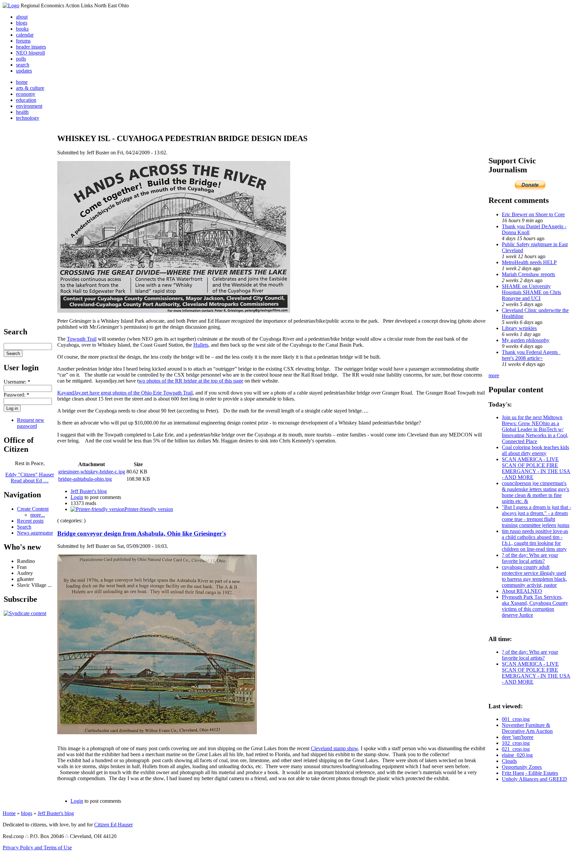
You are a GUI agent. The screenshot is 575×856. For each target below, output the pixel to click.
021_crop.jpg (516, 749)
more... (37, 515)
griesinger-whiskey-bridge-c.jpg (91, 471)
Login (77, 497)
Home (9, 813)
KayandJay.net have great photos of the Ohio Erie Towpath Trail (125, 393)
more (493, 375)
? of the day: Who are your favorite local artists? (530, 558)
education (26, 100)
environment (29, 106)
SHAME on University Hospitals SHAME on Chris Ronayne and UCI (531, 292)
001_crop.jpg (516, 719)
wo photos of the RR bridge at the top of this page (190, 381)
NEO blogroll (30, 53)
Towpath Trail (81, 339)
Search (24, 527)
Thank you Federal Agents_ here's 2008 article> (531, 355)
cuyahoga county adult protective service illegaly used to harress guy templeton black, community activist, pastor (534, 576)
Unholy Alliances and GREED (534, 779)
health (22, 112)
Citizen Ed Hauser (113, 824)
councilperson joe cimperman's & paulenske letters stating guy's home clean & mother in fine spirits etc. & (535, 492)
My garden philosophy (525, 340)
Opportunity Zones (522, 767)
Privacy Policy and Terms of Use (37, 847)
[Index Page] (11, 5)
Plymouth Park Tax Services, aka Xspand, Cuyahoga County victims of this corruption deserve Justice (535, 606)
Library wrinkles (519, 328)
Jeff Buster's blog (89, 491)
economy (25, 94)
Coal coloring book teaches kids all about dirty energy (535, 450)
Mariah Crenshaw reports (528, 274)
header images (31, 47)
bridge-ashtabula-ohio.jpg (85, 479)
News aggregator (35, 533)
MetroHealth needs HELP (529, 262)
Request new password (30, 423)
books (22, 29)
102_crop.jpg (516, 743)
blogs (21, 23)
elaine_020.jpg (517, 755)
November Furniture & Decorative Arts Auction (527, 728)
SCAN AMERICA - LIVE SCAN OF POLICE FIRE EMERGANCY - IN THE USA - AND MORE (536, 468)
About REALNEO (522, 591)
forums (23, 41)
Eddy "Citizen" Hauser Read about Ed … (29, 477)
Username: (17, 382)
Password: (16, 395)
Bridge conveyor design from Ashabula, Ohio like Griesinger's (141, 533)
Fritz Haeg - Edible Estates (530, 773)
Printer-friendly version (148, 509)
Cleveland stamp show (334, 748)
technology (27, 118)
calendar (25, 35)
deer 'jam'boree (517, 737)
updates (24, 71)
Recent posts (30, 521)
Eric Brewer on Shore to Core (533, 214)
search (22, 65)
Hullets (200, 345)
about (22, 17)
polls (21, 59)
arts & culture (30, 88)
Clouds (509, 761)
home (22, 82)
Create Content (33, 509)
